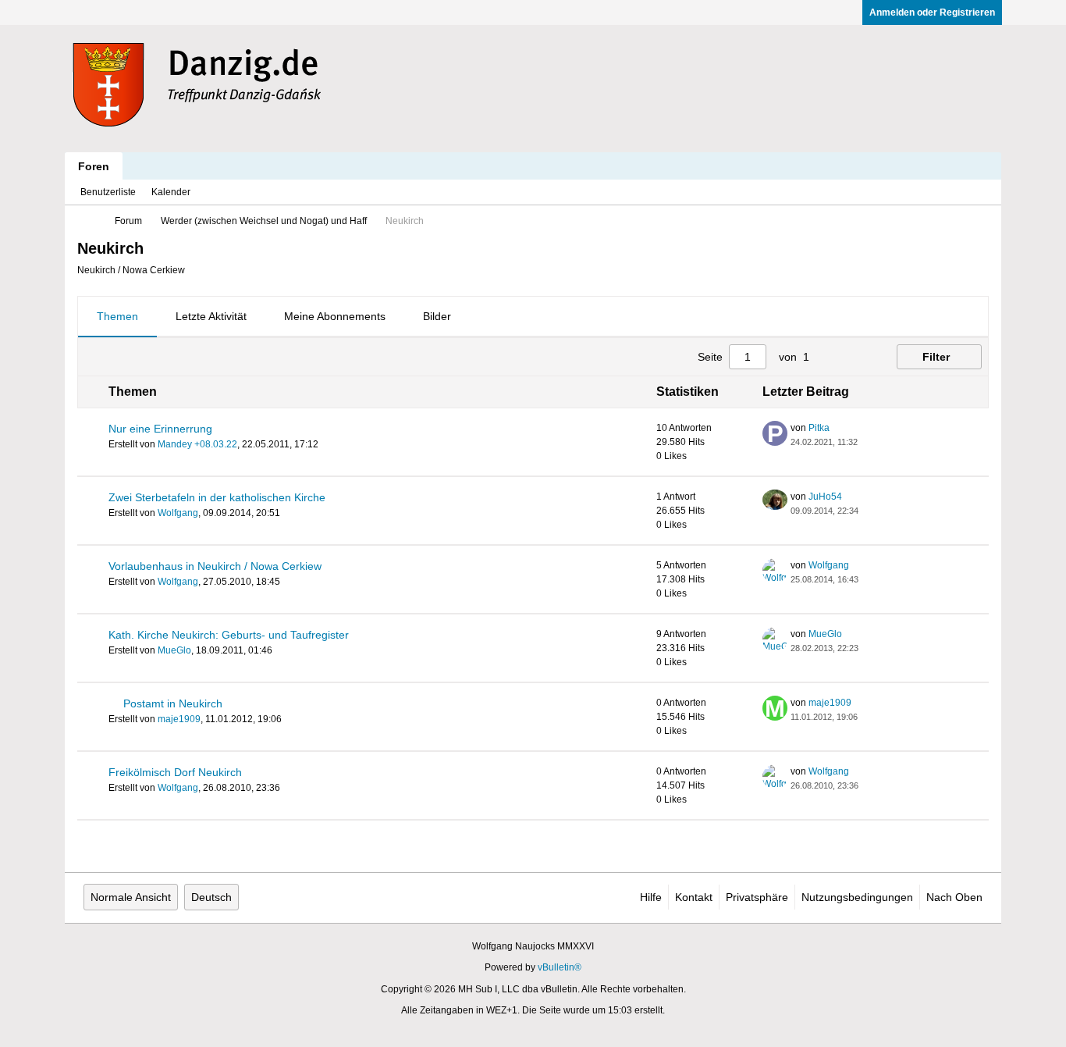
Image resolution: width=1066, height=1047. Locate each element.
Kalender (170, 192)
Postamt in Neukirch (172, 703)
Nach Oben (954, 897)
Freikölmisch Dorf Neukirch (175, 772)
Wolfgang (178, 512)
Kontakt (693, 897)
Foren (93, 166)
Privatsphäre (757, 897)
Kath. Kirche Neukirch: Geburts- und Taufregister (228, 635)
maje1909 (179, 719)
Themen (117, 316)
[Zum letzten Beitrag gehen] (867, 442)
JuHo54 (825, 496)
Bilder (437, 316)
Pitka (819, 427)
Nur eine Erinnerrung (160, 428)
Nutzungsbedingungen (857, 897)
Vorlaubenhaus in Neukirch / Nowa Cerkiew (215, 566)
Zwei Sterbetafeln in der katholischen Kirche (216, 497)
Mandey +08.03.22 (197, 444)
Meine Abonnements (335, 316)
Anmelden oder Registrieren (932, 12)
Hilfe (651, 897)
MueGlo (174, 650)
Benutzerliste (108, 192)
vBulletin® (559, 967)
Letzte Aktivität (211, 316)
